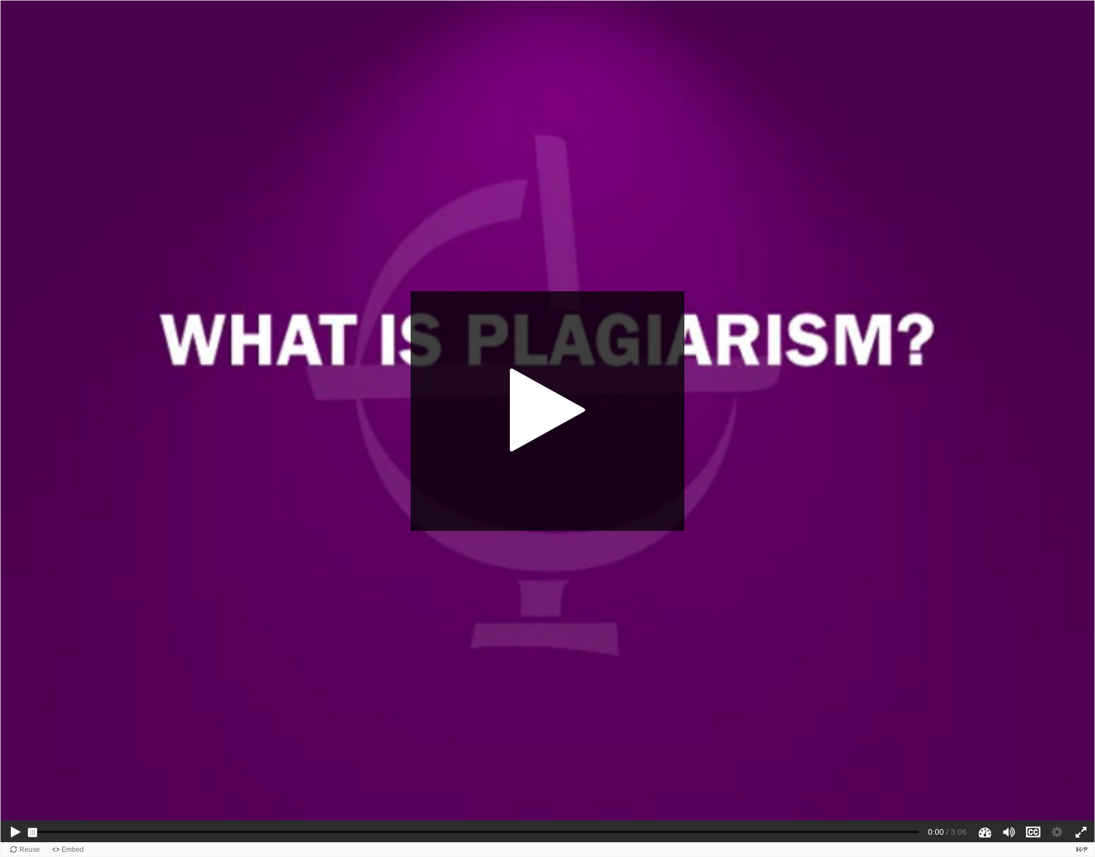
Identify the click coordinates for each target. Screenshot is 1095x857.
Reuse (29, 850)
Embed (73, 850)
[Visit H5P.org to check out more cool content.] (1082, 849)
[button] (547, 411)
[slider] (32, 832)
